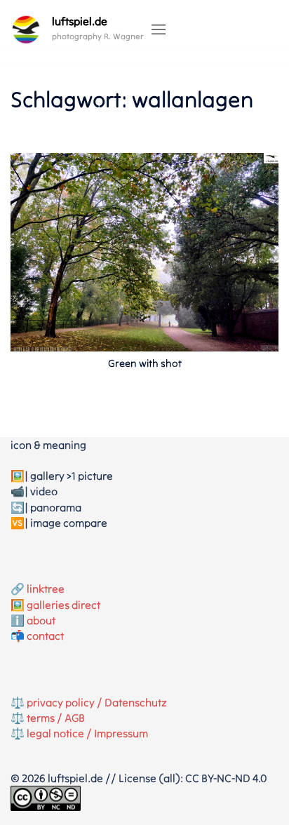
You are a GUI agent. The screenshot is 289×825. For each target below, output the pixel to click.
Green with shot (145, 363)
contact (45, 636)
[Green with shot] (144, 250)
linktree (46, 589)
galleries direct (63, 605)
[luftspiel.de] (26, 29)
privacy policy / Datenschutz (97, 702)
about (41, 620)
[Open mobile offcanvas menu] (159, 30)
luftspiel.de (79, 21)
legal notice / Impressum (87, 733)
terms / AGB (56, 718)
